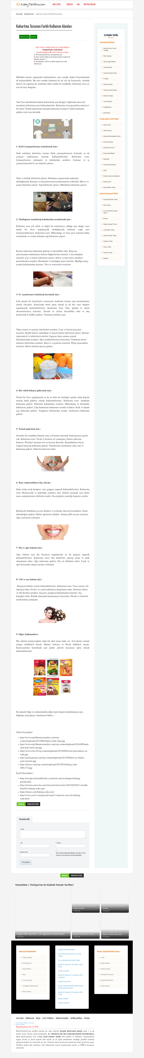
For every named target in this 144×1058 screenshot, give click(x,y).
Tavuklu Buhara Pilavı (109, 73)
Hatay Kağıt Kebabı (108, 61)
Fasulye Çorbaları (63, 971)
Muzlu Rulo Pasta (108, 147)
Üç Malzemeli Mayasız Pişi (29, 986)
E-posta (58, 843)
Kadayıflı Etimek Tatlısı (109, 199)
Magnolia (105, 159)
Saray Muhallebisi (108, 153)
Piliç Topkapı (106, 56)
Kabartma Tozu (29, 14)
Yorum (22, 829)
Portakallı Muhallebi (108, 164)
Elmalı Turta (106, 125)
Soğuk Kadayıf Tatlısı (109, 224)
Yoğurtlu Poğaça (26, 957)
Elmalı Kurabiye (107, 142)
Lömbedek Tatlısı (107, 230)
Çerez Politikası (48, 1018)
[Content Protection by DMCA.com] (28, 806)
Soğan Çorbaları (63, 998)
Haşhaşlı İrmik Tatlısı (108, 235)
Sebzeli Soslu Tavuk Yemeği (108, 49)
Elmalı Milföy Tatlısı (108, 187)
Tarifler (69, 4)
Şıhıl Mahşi (105, 113)
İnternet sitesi (24, 852)
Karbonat (33, 37)
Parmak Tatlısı (106, 252)
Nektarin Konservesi (64, 981)
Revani (104, 218)
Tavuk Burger (106, 101)
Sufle (104, 170)
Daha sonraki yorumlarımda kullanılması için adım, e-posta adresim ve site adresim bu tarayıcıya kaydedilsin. (71, 854)
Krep (23, 974)
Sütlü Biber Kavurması (106, 974)
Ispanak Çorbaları (63, 1003)
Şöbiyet (104, 258)
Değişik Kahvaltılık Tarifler (66, 949)
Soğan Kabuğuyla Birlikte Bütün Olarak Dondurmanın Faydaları (70, 987)
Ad (21, 843)
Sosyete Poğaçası (26, 980)
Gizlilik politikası (76, 1018)
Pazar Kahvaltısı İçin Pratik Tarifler (69, 960)
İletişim (87, 1018)
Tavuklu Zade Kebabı (109, 90)
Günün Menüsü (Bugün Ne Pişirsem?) (25, 1023)
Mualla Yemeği (107, 96)
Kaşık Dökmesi (26, 969)
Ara (78, 4)
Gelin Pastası (106, 130)
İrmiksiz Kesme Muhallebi (110, 176)
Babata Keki (106, 182)
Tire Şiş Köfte (106, 67)
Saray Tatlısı (106, 247)
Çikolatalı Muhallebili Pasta (110, 136)
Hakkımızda (30, 1018)
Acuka (101, 957)
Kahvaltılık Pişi (26, 963)
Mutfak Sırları (89, 4)
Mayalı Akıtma (26, 991)
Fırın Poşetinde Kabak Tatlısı (109, 212)
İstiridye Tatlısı (107, 241)
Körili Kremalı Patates (106, 980)
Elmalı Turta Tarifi (20, 1024)
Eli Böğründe (106, 107)
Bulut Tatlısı (106, 205)
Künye (38, 1018)
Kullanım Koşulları (62, 1018)
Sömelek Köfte (107, 84)
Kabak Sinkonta (104, 963)
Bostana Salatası (104, 986)
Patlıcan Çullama (104, 969)
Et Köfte (104, 78)
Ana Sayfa (57, 4)
